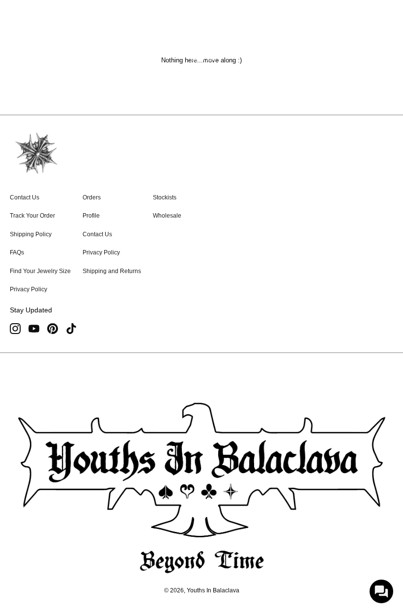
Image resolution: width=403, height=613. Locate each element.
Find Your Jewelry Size (40, 271)
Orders (92, 197)
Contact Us (24, 197)
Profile (91, 215)
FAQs (17, 252)
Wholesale (167, 215)
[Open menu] (26, 44)
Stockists (164, 197)
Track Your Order (32, 215)
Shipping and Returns (112, 271)
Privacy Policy (28, 289)
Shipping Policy (31, 234)
